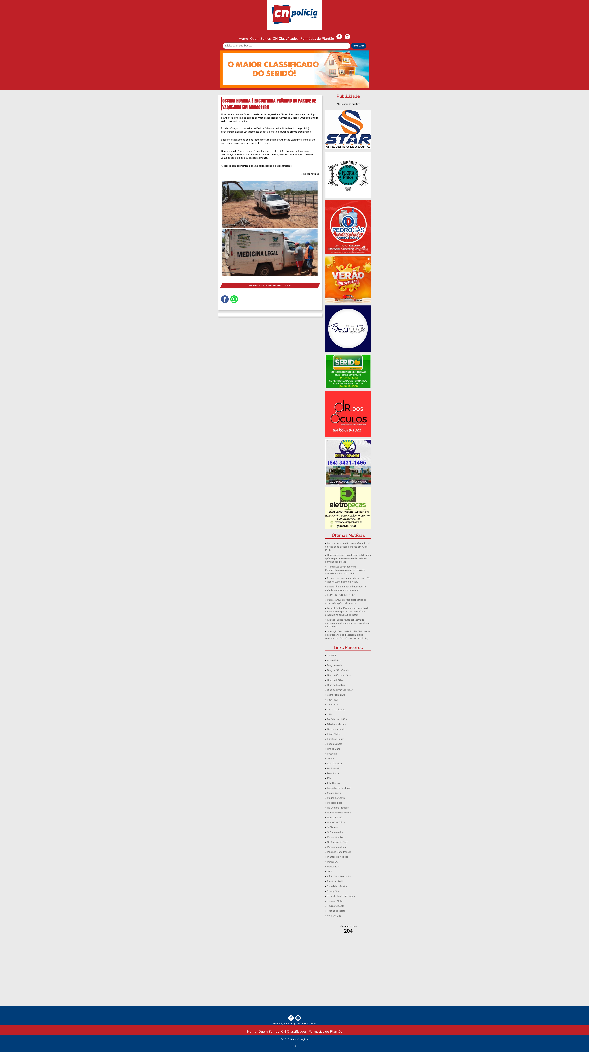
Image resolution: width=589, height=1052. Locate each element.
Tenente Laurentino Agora (341, 896)
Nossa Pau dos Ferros (339, 812)
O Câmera (332, 827)
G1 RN (330, 758)
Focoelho (332, 753)
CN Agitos (332, 704)
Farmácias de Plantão (317, 38)
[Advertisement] (348, 982)
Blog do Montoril (336, 685)
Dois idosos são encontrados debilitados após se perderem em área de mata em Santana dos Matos (348, 558)
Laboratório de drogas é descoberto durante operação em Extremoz (345, 588)
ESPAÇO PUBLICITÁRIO (341, 595)
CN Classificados (285, 38)
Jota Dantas (333, 783)
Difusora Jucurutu (336, 729)
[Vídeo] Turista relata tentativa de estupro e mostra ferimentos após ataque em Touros (347, 623)
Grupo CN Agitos (299, 1039)
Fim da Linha (333, 749)
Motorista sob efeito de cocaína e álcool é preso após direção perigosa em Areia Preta (347, 547)
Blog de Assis (334, 665)
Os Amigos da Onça (337, 842)
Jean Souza (333, 773)
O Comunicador (335, 832)
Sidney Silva (333, 891)
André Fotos (334, 660)
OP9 (329, 871)
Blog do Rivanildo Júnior (339, 690)
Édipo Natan (333, 734)
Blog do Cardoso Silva (339, 675)
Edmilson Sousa (335, 739)
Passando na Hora (336, 847)
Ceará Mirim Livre (336, 695)
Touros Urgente (335, 906)
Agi (294, 1046)
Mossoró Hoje (334, 803)
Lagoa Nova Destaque (339, 788)
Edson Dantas (334, 744)
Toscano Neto (335, 901)
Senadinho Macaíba (337, 886)
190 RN (331, 655)
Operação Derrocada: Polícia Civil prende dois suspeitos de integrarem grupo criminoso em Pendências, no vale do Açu (347, 635)
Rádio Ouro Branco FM (339, 876)
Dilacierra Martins (336, 724)
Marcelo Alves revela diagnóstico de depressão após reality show (345, 601)
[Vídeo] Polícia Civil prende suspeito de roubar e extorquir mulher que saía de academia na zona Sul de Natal (347, 611)
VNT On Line (334, 915)
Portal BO (332, 861)
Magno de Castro (336, 798)
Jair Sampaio (333, 768)
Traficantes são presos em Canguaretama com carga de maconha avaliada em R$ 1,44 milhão (345, 570)
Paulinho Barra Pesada (339, 852)
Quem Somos (260, 38)
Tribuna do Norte (336, 911)
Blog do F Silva (335, 680)
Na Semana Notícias (338, 807)
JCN (329, 778)
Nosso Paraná (334, 817)
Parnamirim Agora (336, 837)
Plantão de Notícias (337, 857)
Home (243, 38)
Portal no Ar (333, 866)
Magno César (334, 793)
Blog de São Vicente (338, 670)
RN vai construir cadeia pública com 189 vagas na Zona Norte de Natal (347, 580)
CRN (329, 714)
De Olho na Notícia (337, 719)
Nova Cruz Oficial (336, 822)
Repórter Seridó (335, 881)
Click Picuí (332, 699)
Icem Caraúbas (335, 763)
